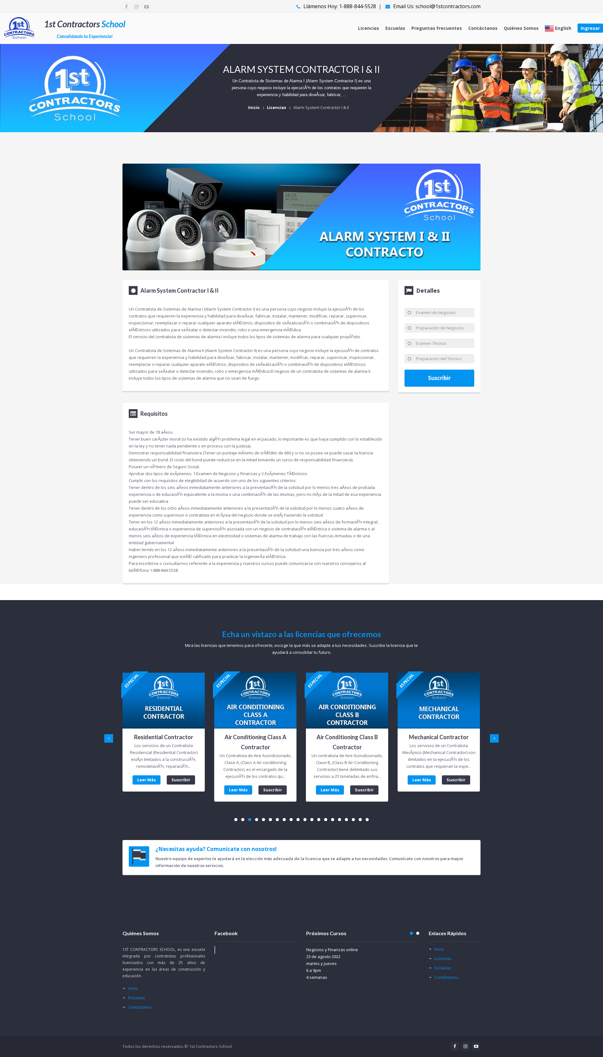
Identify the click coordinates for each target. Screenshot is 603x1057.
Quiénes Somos (521, 28)
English (562, 28)
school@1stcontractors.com (448, 6)
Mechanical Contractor (439, 737)
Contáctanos (482, 28)
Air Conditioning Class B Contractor (347, 742)
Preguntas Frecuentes (436, 28)
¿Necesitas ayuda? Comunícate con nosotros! (216, 849)
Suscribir (439, 378)
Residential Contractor (163, 737)
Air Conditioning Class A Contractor (255, 742)
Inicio (254, 107)
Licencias (368, 28)
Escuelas (395, 28)
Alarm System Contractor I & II (321, 107)
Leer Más (146, 780)
